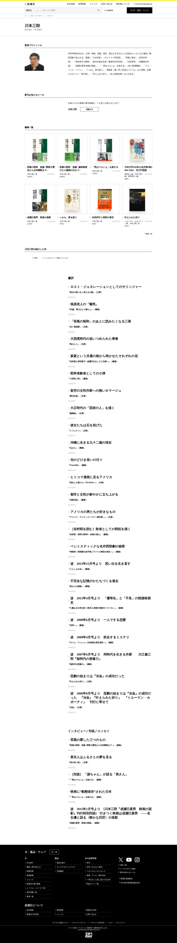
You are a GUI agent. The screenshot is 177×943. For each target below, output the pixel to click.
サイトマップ (120, 922)
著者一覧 (33, 16)
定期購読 (60, 871)
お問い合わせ (106, 4)
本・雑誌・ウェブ (141, 10)
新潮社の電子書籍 (33, 884)
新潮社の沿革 (91, 910)
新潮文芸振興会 (126, 879)
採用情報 (82, 4)
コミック (30, 880)
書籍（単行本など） (34, 867)
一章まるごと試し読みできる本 (98, 880)
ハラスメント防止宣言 (97, 922)
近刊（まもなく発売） (95, 867)
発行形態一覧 (32, 892)
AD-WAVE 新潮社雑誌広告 (143, 4)
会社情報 (71, 4)
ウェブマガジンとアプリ (66, 867)
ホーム (27, 16)
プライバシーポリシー (79, 922)
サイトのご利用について (60, 922)
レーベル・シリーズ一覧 (36, 888)
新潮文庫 (30, 871)
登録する (89, 109)
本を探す (30, 863)
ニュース (93, 4)
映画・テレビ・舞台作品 (96, 875)
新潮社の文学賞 (33, 914)
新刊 (88, 863)
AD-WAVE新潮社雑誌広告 (130, 883)
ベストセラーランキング (96, 871)
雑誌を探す (61, 863)
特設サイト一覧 (93, 884)
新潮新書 (30, 875)
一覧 (55, 852)
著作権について (123, 4)
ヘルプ (110, 922)
